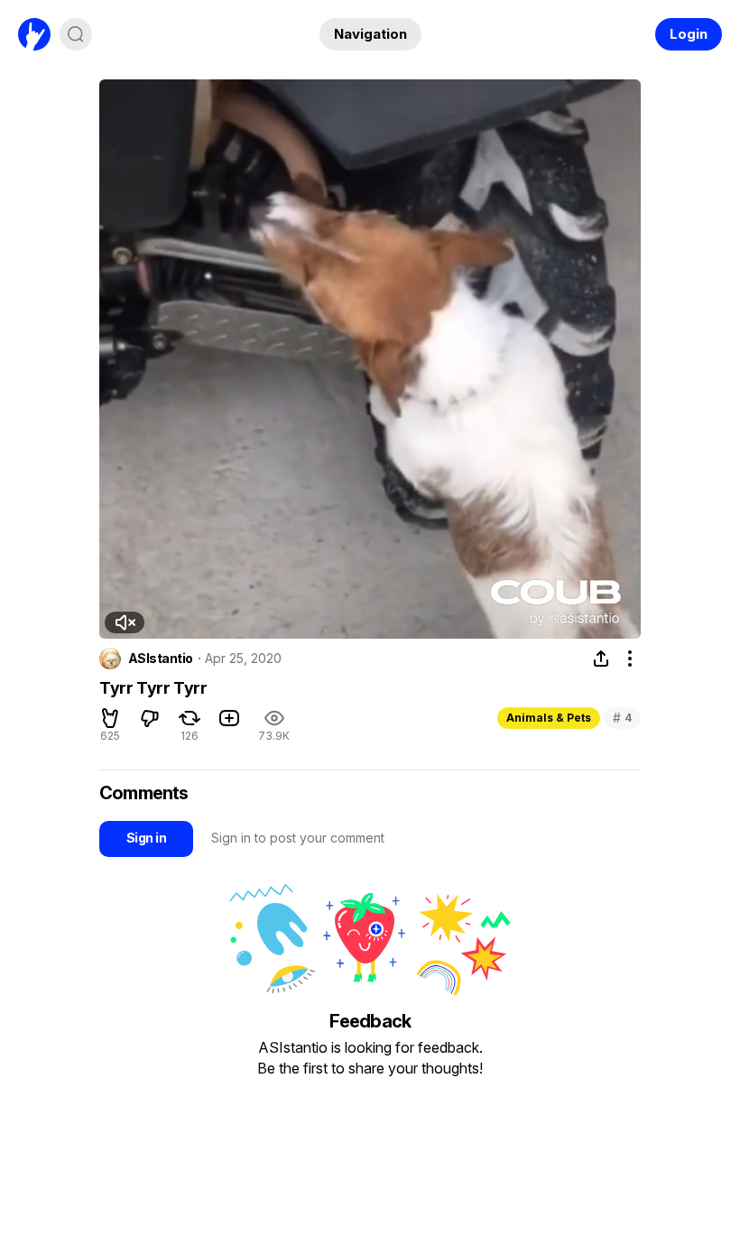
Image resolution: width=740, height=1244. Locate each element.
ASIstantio (160, 658)
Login (689, 33)
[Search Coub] (76, 34)
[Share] (601, 658)
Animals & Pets (548, 717)
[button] (124, 622)
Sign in (146, 837)
